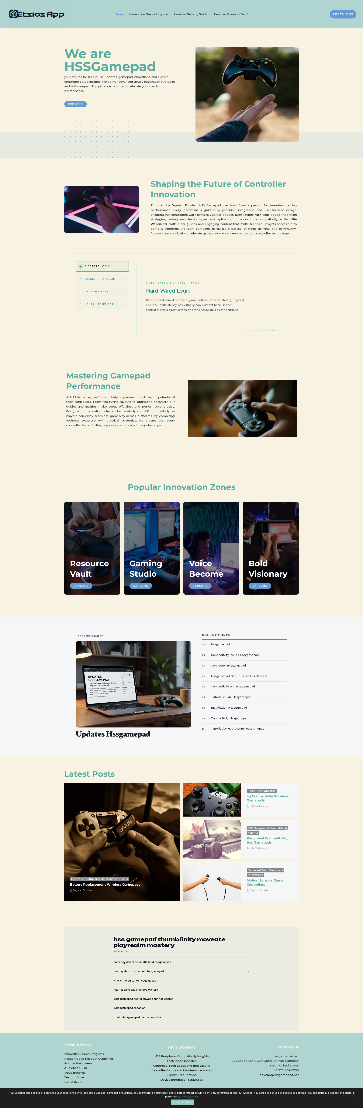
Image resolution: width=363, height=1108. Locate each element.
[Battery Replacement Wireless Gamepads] (122, 842)
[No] (358, 1098)
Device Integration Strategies (181, 1079)
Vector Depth (97, 291)
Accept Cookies (182, 1102)
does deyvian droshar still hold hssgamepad (142, 962)
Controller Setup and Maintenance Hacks (99, 879)
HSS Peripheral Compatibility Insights (181, 1056)
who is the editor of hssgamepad (134, 980)
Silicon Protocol (100, 278)
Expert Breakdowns (181, 1075)
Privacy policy (190, 1096)
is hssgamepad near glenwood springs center (143, 999)
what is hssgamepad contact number (137, 1017)
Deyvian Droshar (82, 890)
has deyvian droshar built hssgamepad (138, 971)
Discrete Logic (97, 266)
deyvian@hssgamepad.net (279, 1075)
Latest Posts (73, 1082)
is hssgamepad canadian (129, 1008)
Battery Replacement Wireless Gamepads (105, 884)
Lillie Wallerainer (259, 806)
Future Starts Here (78, 1063)
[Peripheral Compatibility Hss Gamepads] (212, 839)
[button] (343, 14)
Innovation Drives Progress (84, 1054)
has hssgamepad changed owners (135, 989)
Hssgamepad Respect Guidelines (89, 1058)
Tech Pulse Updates (261, 791)
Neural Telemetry (100, 304)
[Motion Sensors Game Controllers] (212, 881)
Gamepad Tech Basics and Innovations (181, 1065)
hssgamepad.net (286, 1056)
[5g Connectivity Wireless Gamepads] (212, 800)
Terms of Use (74, 1077)
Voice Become (75, 1072)
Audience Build (75, 1068)
